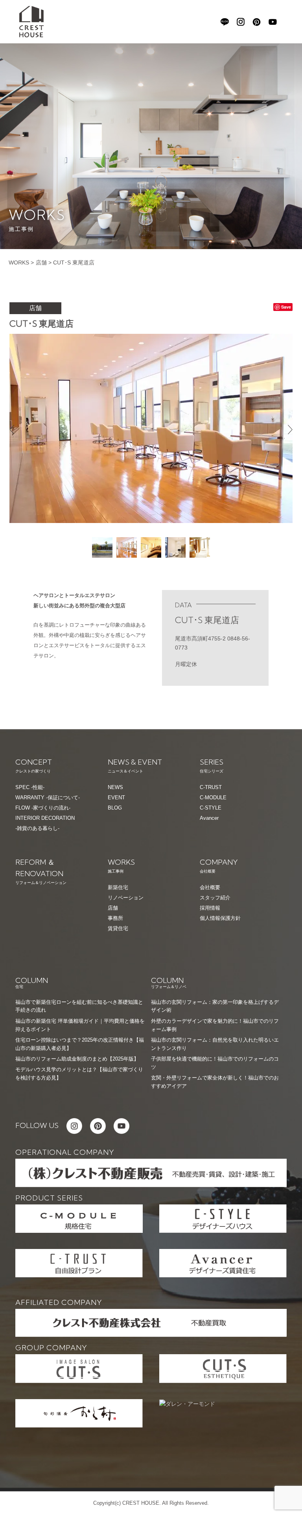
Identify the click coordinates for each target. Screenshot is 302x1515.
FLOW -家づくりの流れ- (42, 808)
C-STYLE (210, 808)
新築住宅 (118, 887)
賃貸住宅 (118, 928)
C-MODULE (213, 797)
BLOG (115, 808)
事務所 (115, 918)
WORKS (19, 262)
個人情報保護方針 (220, 918)
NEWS (115, 787)
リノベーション (126, 898)
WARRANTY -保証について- (47, 797)
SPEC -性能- (29, 787)
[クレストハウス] (31, 21)
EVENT (116, 797)
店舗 (41, 262)
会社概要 (210, 887)
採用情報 (210, 908)
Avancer (209, 818)
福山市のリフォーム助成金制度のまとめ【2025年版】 (77, 1059)
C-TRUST (211, 787)
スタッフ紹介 (215, 898)
